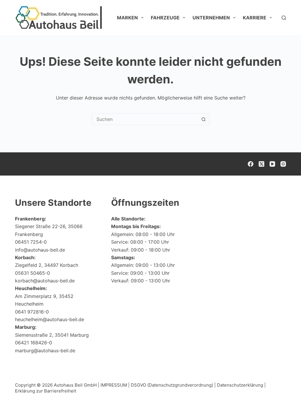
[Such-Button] (203, 119)
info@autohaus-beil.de (40, 250)
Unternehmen (211, 18)
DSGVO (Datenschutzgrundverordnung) (172, 385)
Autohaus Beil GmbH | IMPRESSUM (90, 385)
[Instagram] (283, 164)
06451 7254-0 (31, 242)
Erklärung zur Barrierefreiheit (45, 391)
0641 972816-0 (32, 312)
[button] (282, 384)
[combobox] (145, 119)
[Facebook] (250, 164)
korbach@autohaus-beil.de (45, 281)
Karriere (254, 18)
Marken (127, 18)
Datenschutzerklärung (240, 385)
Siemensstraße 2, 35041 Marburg (52, 335)
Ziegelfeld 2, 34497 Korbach (46, 265)
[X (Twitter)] (261, 164)
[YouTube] (272, 164)
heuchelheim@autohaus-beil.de (49, 319)
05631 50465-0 (32, 273)
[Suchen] (284, 18)
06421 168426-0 (33, 343)
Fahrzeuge (165, 18)
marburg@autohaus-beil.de (45, 350)
